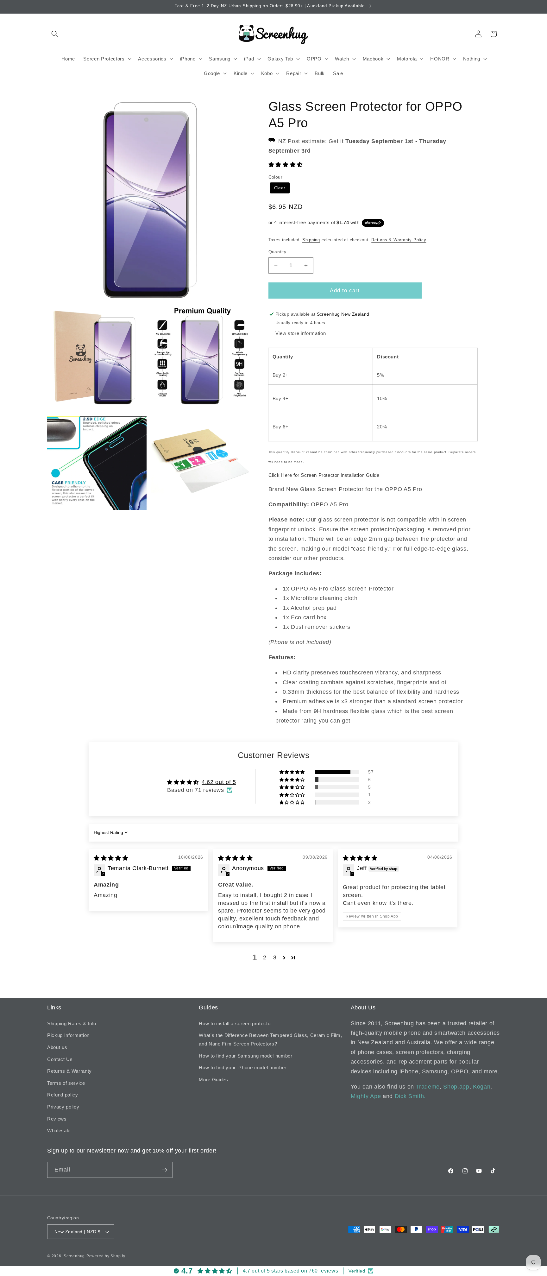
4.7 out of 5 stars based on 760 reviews (290, 1270)
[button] (54, 33)
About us (57, 1047)
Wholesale (59, 1130)
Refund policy (62, 1094)
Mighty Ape (366, 1096)
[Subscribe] (164, 1170)
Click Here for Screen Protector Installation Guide (324, 475)
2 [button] (265, 957)
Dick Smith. (410, 1096)
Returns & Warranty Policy (398, 239)
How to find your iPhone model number (242, 1067)
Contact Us (60, 1059)
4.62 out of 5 (219, 782)
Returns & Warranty (69, 1071)
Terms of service (66, 1083)
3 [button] (275, 957)
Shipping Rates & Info (71, 1023)
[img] (111, 858)
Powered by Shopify (105, 1256)
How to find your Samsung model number (245, 1055)
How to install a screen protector (235, 1023)
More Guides (213, 1079)
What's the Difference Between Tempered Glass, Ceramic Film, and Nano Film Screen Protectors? (270, 1039)
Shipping (311, 239)
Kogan (481, 1086)
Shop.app (456, 1086)
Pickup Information (68, 1035)
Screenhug (74, 1256)
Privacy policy (63, 1106)
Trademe (428, 1086)
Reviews (57, 1118)
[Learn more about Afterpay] (373, 222)
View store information (300, 333)
